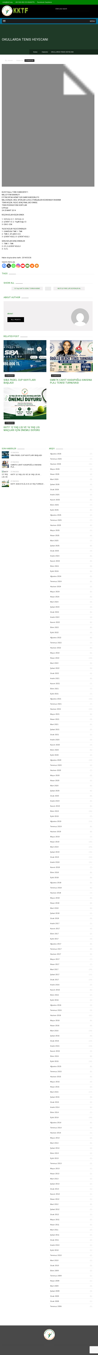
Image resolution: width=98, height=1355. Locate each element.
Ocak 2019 (54, 857)
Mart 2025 (54, 541)
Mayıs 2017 (55, 959)
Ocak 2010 (54, 1265)
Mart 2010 (54, 1260)
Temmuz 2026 (56, 459)
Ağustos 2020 (55, 760)
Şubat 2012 (55, 1209)
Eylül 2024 (54, 571)
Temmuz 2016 (56, 1010)
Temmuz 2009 (56, 1276)
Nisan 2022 (54, 658)
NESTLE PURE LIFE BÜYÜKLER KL (69, 288)
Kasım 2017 (55, 928)
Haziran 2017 (55, 954)
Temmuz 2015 (56, 1071)
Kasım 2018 (55, 867)
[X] (9, 266)
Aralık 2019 (55, 801)
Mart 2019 (54, 847)
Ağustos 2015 (55, 1066)
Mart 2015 (54, 1092)
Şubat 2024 (55, 607)
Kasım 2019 (55, 806)
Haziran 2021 (55, 709)
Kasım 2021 (55, 683)
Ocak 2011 (54, 1240)
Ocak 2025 (54, 551)
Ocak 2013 (54, 1189)
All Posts (16, 320)
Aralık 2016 (55, 985)
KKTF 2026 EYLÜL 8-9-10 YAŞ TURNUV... (28, 484)
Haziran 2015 (55, 1077)
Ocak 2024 (54, 612)
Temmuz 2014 (56, 1128)
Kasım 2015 (55, 1051)
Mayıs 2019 (55, 837)
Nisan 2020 (54, 780)
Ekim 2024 (54, 566)
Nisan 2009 (54, 1281)
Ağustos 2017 (55, 944)
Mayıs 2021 (55, 714)
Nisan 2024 (54, 597)
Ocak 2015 (54, 1102)
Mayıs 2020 (55, 775)
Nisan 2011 (54, 1225)
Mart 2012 (54, 1204)
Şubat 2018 (55, 913)
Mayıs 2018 (55, 898)
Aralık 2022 (55, 617)
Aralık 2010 (55, 1245)
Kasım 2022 (55, 622)
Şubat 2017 (55, 974)
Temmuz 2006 (56, 1306)
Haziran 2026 (55, 464)
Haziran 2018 (55, 893)
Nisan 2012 (54, 1199)
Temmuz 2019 (56, 826)
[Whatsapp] (13, 266)
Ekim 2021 (54, 689)
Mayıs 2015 (55, 1082)
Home (35, 52)
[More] (37, 266)
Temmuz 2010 (56, 1255)
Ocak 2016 (54, 1041)
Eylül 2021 (54, 694)
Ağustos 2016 (55, 1005)
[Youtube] (23, 266)
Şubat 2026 (55, 484)
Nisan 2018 (54, 903)
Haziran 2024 (55, 586)
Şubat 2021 (55, 729)
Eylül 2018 (54, 877)
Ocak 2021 (54, 734)
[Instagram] (18, 266)
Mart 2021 (54, 724)
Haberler (45, 52)
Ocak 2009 (54, 1296)
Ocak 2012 (54, 1214)
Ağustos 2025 (55, 515)
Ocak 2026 (54, 489)
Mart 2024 (54, 602)
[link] (95, 10)
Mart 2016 (54, 1031)
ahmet (10, 60)
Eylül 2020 (54, 755)
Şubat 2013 (55, 1184)
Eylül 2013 (54, 1158)
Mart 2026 (54, 479)
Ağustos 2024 (55, 576)
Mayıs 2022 (55, 653)
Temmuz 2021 (56, 704)
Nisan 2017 (54, 964)
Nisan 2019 (54, 842)
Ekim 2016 (54, 995)
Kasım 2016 (55, 990)
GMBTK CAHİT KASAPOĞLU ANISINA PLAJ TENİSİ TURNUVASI (71, 381)
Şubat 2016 (55, 1036)
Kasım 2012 (55, 1194)
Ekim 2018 (54, 872)
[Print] (32, 266)
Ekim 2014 (54, 1112)
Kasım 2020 (55, 745)
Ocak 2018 (54, 918)
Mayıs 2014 (55, 1138)
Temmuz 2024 (56, 581)
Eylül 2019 (54, 816)
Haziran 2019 (55, 831)
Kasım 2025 (55, 500)
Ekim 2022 (54, 627)
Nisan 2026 (54, 474)
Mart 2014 (54, 1143)
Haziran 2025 (55, 525)
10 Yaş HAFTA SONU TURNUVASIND (27, 288)
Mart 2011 (54, 1230)
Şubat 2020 (55, 791)
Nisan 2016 (54, 1025)
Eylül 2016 (54, 1000)
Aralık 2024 (55, 556)
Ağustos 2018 (55, 883)
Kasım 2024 (55, 561)
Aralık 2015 (55, 1046)
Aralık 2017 (55, 923)
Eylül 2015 (54, 1061)
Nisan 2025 (54, 535)
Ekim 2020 (54, 750)
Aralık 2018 (55, 862)
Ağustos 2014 (55, 1122)
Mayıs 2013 (55, 1168)
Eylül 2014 (54, 1117)
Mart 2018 (54, 908)
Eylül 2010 (54, 1250)
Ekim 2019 (54, 811)
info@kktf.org (8, 2)
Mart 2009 (54, 1286)
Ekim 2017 (54, 934)
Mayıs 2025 (55, 530)
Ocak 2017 (54, 980)
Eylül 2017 (54, 939)
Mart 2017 (54, 969)
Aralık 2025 (55, 495)
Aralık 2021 (55, 678)
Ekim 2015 (54, 1056)
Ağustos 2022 (55, 637)
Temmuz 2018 (56, 888)
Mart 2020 (54, 786)
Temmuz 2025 (56, 520)
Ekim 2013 (54, 1153)
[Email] (27, 266)
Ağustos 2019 (55, 821)
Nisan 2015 (54, 1087)
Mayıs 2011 (55, 1219)
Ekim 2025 (54, 505)
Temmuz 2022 (56, 643)
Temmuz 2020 (56, 765)
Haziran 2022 (55, 648)
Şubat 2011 (54, 1235)
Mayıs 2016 (55, 1020)
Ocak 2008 (54, 1301)
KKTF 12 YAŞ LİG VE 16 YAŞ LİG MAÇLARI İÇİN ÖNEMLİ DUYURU (22, 429)
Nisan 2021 (54, 719)
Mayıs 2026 (55, 469)
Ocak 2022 (54, 673)
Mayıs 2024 (55, 592)
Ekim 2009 (54, 1271)
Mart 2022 (54, 663)
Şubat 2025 (55, 546)
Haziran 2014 (55, 1133)
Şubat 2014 (55, 1148)
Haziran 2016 (55, 1015)
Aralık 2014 (55, 1107)
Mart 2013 (54, 1179)
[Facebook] (4, 266)
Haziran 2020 (55, 770)
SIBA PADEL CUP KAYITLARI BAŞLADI (26, 455)
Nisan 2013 (54, 1174)
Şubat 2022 (55, 668)
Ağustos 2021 (55, 699)
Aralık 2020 (55, 740)
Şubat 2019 (55, 852)
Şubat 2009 (55, 1291)
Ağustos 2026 (55, 454)
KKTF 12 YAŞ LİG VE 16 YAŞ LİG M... (26, 474)
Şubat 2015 (55, 1097)
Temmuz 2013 (56, 1163)
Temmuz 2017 (56, 949)
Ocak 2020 (54, 796)
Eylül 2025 (54, 510)
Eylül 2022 (54, 632)
